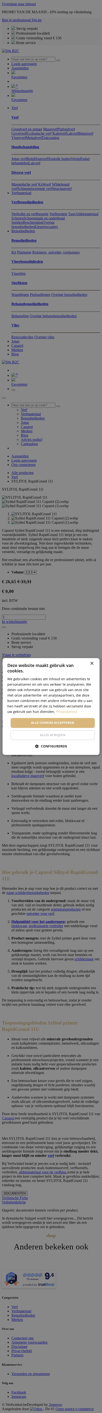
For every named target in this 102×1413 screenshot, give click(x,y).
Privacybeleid (66, 712)
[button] (51, 746)
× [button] (91, 663)
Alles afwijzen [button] (53, 735)
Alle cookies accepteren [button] (52, 723)
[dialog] (51, 706)
